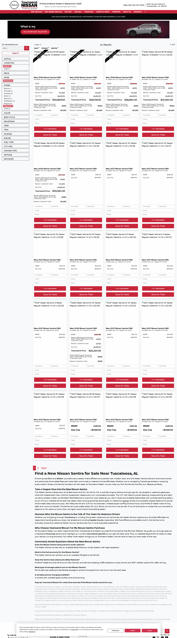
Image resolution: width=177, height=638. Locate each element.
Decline (132, 630)
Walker (60, 478)
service (141, 533)
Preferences (115, 630)
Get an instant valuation (35, 32)
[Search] (26, 48)
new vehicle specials (96, 533)
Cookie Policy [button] (74, 629)
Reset (14, 53)
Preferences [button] (32, 631)
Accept (150, 630)
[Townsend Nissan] (23, 4)
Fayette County (96, 520)
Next (44, 468)
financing (50, 533)
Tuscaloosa (70, 517)
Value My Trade (50, 134)
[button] (37, 11)
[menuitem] (16, 66)
